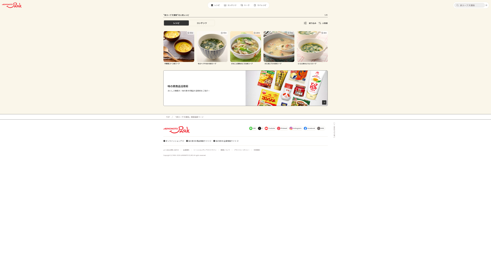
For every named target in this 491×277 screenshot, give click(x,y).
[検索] (457, 5)
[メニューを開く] (486, 5)
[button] (469, 5)
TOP (168, 117)
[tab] (201, 23)
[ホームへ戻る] (11, 5)
